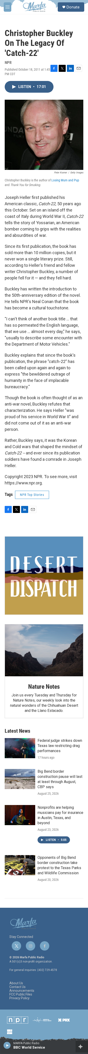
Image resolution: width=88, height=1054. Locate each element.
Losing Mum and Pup (65, 180)
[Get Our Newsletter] (44, 576)
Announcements (21, 990)
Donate (73, 7)
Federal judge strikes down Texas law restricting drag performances (60, 745)
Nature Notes (44, 686)
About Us (16, 983)
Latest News (17, 731)
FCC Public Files (20, 994)
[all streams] (82, 1046)
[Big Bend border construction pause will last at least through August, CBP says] (20, 779)
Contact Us (17, 987)
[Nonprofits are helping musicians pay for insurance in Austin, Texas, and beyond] (20, 815)
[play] (7, 1045)
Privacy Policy (19, 998)
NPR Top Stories (32, 495)
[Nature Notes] (44, 650)
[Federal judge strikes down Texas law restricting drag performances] (20, 748)
